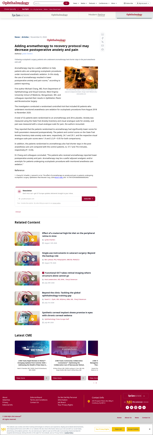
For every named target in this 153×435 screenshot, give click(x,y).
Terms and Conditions (38, 400)
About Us (128, 418)
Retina (46, 9)
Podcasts (92, 3)
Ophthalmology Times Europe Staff (57, 319)
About (4, 397)
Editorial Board (36, 397)
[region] (76, 429)
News (137, 418)
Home (119, 418)
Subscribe (87, 199)
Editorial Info (7, 405)
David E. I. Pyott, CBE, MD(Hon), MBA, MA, (59, 299)
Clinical (18, 212)
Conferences (103, 3)
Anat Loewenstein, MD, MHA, (55, 279)
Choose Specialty (10, 9)
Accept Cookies (133, 429)
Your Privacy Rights (65, 405)
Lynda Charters (50, 240)
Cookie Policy (68, 433)
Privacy (5, 402)
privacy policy (56, 203)
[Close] (149, 429)
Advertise (6, 400)
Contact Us (34, 402)
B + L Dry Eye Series (36, 9)
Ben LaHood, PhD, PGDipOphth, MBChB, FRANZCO (62, 260)
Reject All (118, 429)
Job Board (62, 402)
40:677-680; (59, 177)
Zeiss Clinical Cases (55, 9)
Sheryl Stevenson (71, 279)
